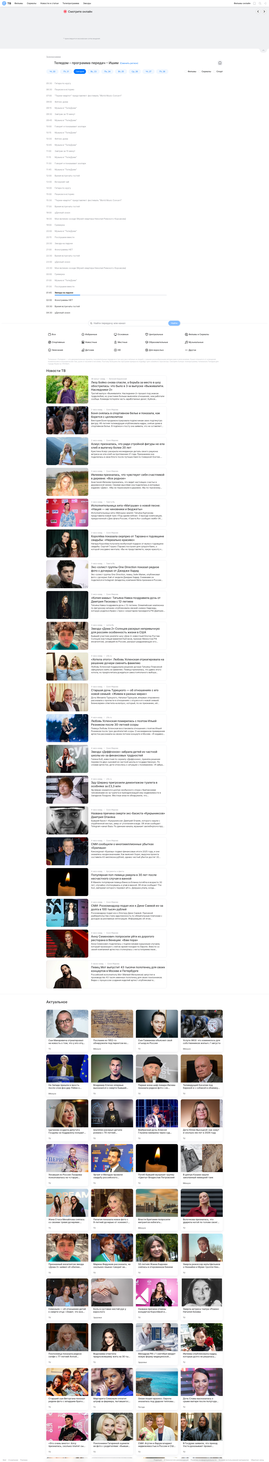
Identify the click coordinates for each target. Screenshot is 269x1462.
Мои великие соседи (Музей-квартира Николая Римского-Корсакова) (90, 218)
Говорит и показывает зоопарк (70, 126)
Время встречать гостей (67, 175)
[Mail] (4, 3)
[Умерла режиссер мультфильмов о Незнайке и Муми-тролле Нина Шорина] (202, 1255)
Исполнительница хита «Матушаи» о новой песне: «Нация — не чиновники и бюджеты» (125, 507)
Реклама (23, 1460)
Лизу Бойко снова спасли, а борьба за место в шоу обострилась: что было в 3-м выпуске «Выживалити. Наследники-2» (127, 386)
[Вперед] (264, 11)
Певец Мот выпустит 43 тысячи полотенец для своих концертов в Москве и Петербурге (128, 969)
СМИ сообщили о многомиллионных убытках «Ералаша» (122, 845)
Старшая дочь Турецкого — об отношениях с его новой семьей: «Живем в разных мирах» (124, 692)
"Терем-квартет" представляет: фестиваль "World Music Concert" (88, 95)
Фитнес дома (61, 101)
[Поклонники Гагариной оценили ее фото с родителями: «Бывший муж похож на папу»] (112, 1434)
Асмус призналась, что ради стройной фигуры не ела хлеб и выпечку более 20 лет (127, 445)
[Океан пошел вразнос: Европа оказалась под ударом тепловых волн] (157, 1389)
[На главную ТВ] (8, 3)
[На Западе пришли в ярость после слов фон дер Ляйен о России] (67, 1076)
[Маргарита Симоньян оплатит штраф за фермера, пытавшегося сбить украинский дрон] (112, 1389)
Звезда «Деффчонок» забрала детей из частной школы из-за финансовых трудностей (124, 753)
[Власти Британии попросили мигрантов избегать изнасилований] (157, 1210)
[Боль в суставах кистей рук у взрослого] (112, 1299)
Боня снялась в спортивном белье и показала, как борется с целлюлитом (125, 414)
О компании (13, 1460)
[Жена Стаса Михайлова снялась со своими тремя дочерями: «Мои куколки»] (67, 1210)
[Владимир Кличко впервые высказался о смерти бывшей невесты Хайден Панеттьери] (112, 1076)
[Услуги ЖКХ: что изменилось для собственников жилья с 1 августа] (202, 1031)
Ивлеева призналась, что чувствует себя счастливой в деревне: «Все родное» (127, 476)
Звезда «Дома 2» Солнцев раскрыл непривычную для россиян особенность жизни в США (125, 630)
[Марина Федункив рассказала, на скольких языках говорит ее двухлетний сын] (112, 1255)
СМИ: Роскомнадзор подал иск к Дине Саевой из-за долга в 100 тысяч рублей (127, 907)
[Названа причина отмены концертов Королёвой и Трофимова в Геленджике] (157, 1299)
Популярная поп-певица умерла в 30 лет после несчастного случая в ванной (124, 876)
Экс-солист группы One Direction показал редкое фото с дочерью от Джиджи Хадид (125, 568)
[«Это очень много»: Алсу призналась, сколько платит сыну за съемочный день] (67, 1434)
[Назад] (258, 11)
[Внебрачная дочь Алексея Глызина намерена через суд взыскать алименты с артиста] (157, 1120)
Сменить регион (129, 63)
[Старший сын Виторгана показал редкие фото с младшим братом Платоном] (67, 1389)
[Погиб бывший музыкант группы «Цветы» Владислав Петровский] (157, 1165)
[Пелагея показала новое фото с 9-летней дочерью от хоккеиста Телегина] (112, 1210)
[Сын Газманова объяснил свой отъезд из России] (157, 1031)
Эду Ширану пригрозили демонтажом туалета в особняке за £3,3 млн (124, 784)
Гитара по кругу (63, 83)
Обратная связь (257, 1460)
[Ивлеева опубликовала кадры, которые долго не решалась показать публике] (202, 1344)
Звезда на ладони (64, 243)
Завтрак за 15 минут (65, 114)
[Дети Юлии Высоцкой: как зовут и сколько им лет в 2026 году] (202, 1120)
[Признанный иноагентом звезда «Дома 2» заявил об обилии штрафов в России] (67, 1255)
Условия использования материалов (234, 1460)
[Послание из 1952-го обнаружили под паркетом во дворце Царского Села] (112, 1031)
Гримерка (60, 225)
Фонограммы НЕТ (64, 249)
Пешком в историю (64, 89)
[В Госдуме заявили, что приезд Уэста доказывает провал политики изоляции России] (202, 1434)
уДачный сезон (62, 212)
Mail (4, 1460)
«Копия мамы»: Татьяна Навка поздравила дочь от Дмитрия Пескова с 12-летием (126, 599)
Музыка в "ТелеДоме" (66, 108)
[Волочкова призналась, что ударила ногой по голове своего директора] (202, 1210)
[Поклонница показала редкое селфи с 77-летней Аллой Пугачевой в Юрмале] (67, 1344)
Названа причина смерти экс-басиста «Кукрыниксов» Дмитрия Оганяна (128, 815)
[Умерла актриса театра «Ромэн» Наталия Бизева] (202, 1299)
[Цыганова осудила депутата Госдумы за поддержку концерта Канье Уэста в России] (67, 1120)
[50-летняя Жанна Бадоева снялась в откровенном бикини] (157, 1255)
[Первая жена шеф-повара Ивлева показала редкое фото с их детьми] (157, 1076)
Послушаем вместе (65, 237)
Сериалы (206, 71)
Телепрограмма (53, 57)
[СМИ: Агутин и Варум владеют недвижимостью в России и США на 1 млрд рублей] (157, 1434)
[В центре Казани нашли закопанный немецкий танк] (202, 1165)
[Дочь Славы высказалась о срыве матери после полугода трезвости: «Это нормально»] (202, 1389)
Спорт (219, 71)
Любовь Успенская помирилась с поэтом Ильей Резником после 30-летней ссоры (123, 722)
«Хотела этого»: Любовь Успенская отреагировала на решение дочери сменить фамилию (127, 661)
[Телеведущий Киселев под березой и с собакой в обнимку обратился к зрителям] (202, 1076)
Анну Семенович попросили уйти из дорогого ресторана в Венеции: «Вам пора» (122, 938)
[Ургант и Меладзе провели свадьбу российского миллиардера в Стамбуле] (112, 1165)
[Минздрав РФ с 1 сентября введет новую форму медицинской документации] (157, 1344)
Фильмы (192, 71)
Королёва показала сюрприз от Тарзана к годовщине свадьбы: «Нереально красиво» (127, 538)
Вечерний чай (62, 181)
